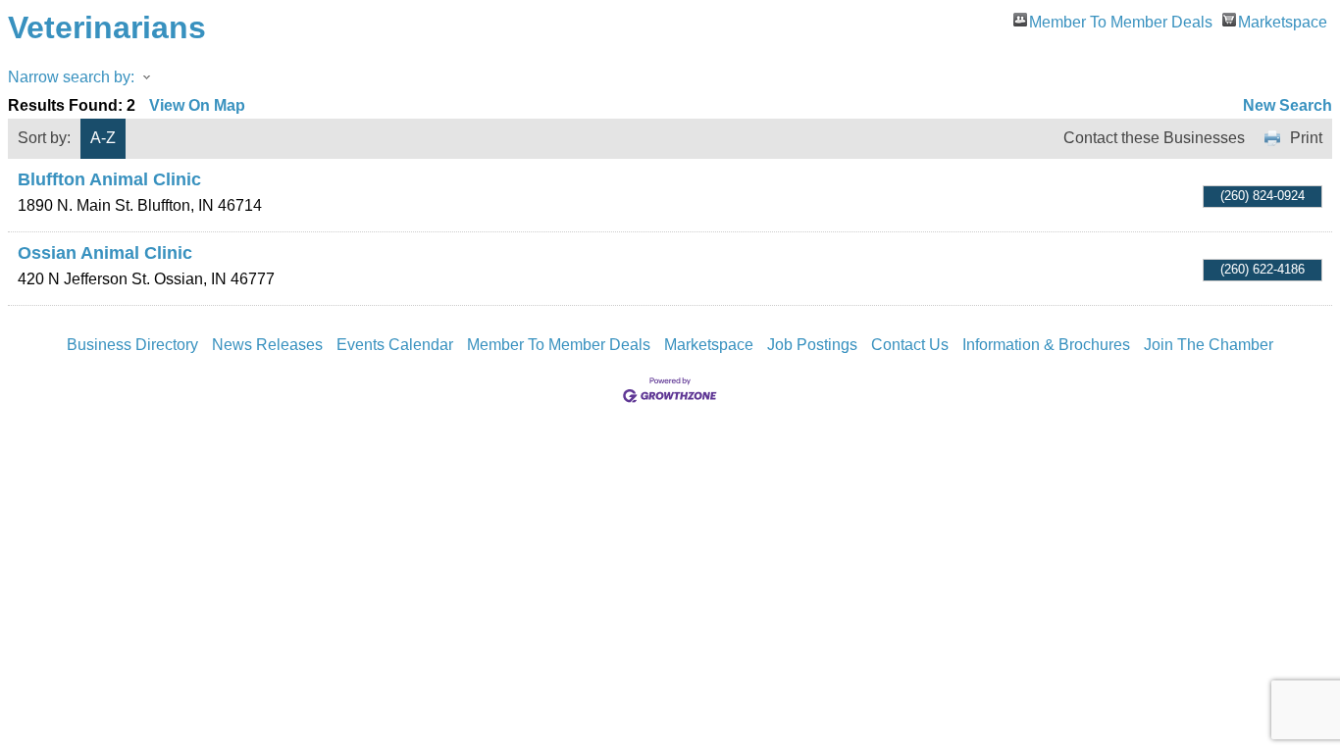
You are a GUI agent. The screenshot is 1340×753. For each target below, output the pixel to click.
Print (1306, 137)
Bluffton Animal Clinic (109, 179)
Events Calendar (394, 344)
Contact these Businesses (1154, 137)
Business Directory (132, 344)
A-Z (103, 137)
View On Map (197, 105)
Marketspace (1282, 20)
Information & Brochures (1046, 344)
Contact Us (910, 344)
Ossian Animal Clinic (105, 253)
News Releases (267, 344)
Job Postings (812, 344)
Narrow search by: (71, 77)
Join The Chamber (1208, 344)
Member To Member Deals (1120, 20)
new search (1287, 105)
